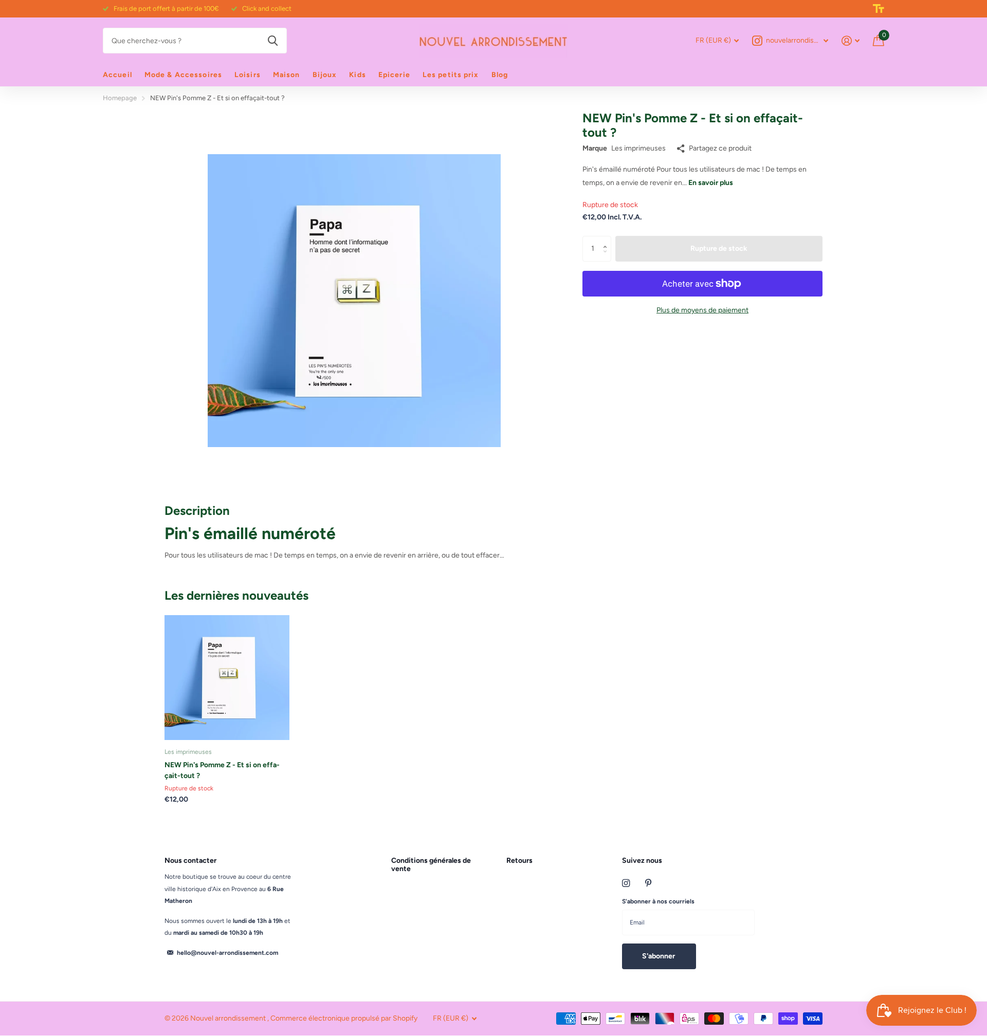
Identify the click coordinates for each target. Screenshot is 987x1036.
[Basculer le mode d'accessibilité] (878, 8)
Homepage (120, 98)
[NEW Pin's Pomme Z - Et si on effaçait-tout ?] (226, 677)
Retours (519, 860)
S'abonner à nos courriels (658, 901)
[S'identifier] (850, 40)
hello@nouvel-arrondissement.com (227, 952)
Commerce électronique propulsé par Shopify (343, 1018)
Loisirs (247, 74)
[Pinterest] (648, 883)
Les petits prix (451, 74)
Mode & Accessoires (183, 74)
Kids (357, 74)
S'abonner (659, 956)
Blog (499, 74)
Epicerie (394, 74)
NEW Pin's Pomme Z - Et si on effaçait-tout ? (222, 770)
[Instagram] (626, 883)
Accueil (117, 74)
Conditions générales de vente (431, 864)
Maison (286, 74)
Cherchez (273, 40)
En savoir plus (710, 182)
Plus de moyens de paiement (702, 310)
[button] (607, 240)
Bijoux (325, 74)
